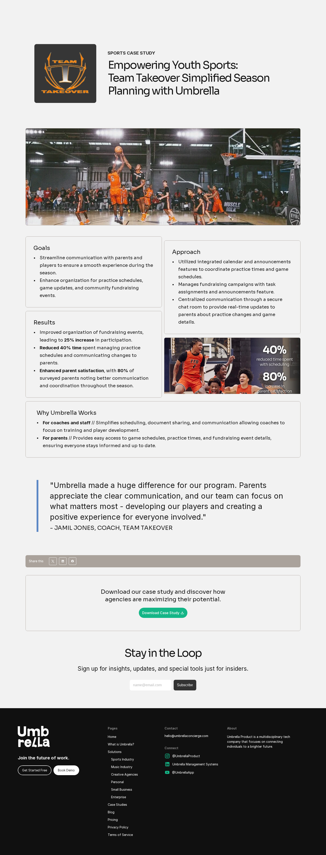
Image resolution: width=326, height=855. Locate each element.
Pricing (113, 820)
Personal (117, 782)
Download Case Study (160, 613)
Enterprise (118, 797)
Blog (111, 812)
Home (112, 737)
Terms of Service (120, 835)
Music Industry (121, 767)
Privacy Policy (118, 827)
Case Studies (117, 804)
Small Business (121, 789)
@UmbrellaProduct (186, 756)
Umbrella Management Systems (195, 764)
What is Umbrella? (121, 744)
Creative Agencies (124, 774)
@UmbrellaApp (183, 772)
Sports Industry (122, 759)
